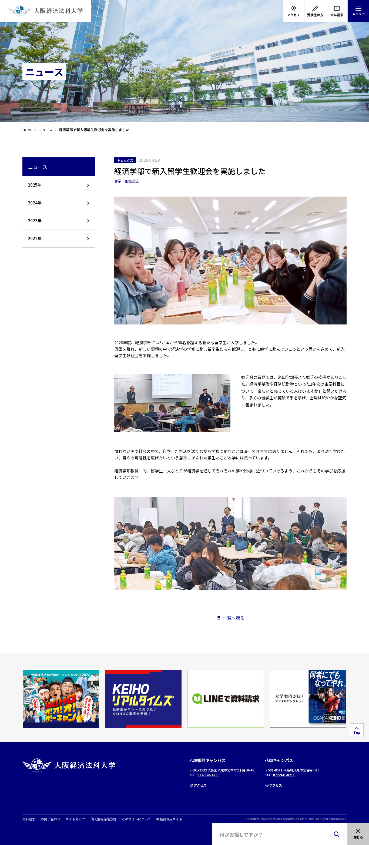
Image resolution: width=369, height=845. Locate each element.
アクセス (200, 785)
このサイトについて (136, 819)
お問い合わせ (50, 819)
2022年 (35, 238)
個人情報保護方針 (103, 819)
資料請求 (28, 819)
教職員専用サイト (169, 819)
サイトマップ (75, 819)
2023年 (35, 220)
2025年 (35, 185)
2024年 (35, 203)
